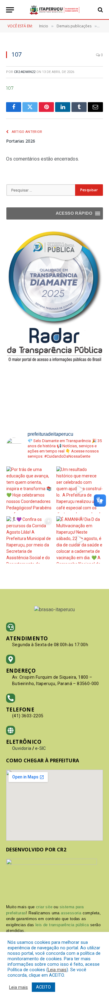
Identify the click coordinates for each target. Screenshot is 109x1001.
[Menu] (10, 10)
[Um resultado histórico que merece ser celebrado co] (79, 490)
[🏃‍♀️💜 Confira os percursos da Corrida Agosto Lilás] (29, 539)
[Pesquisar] (100, 10)
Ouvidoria (21, 748)
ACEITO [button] (43, 987)
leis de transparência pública (62, 925)
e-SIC (40, 748)
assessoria (71, 913)
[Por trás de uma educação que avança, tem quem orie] (29, 490)
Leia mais (57, 969)
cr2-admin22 (24, 72)
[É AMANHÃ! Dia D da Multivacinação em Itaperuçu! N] (79, 539)
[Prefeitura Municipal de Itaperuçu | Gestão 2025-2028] (54, 10)
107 (10, 88)
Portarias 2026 (20, 141)
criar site (44, 907)
